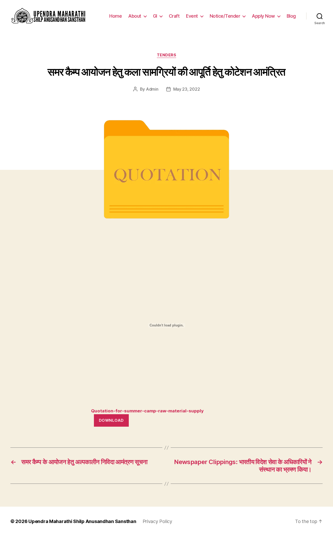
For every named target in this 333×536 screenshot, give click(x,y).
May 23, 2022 (186, 89)
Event (192, 16)
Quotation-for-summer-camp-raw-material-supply (147, 410)
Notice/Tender (225, 16)
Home (115, 16)
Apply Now (263, 16)
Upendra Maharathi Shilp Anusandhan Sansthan (82, 521)
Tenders (166, 55)
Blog (291, 16)
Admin (152, 89)
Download (111, 420)
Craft (174, 16)
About (134, 16)
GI (155, 16)
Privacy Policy (157, 521)
